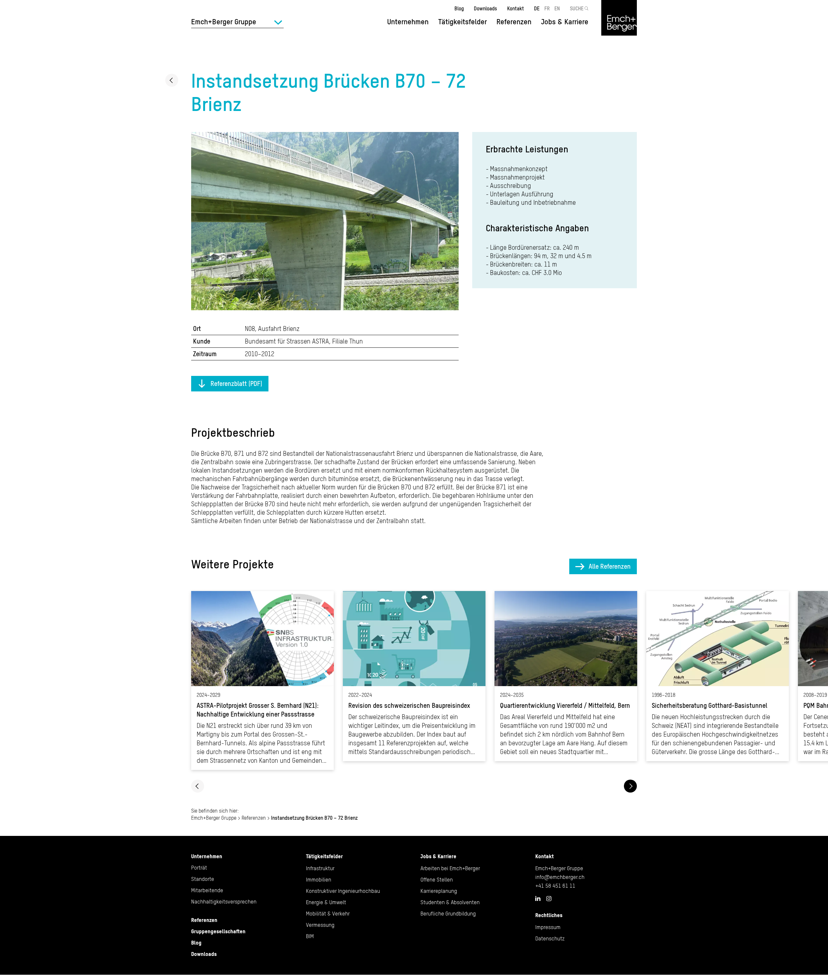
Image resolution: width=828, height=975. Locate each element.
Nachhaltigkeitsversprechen (223, 901)
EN (557, 8)
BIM (310, 936)
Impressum (548, 927)
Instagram (548, 898)
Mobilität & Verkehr (328, 913)
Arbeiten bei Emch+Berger (450, 868)
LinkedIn (537, 898)
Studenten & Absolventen (450, 902)
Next (630, 786)
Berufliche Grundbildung (448, 913)
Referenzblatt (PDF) (236, 383)
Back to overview (171, 80)
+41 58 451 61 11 (555, 885)
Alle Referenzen (610, 566)
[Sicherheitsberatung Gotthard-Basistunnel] (717, 676)
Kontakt (515, 8)
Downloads (485, 8)
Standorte (202, 879)
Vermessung (320, 925)
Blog (459, 8)
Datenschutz (550, 938)
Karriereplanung (438, 891)
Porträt (199, 867)
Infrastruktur (320, 868)
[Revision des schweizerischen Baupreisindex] (414, 676)
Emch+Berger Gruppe (213, 818)
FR (547, 8)
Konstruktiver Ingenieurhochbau (343, 891)
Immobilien (318, 879)
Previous (197, 786)
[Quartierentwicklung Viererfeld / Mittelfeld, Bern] (566, 676)
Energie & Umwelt (326, 902)
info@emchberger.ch (559, 877)
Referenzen (513, 21)
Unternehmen (206, 856)
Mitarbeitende (207, 890)
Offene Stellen (436, 879)
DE (536, 8)
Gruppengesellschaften (218, 931)
